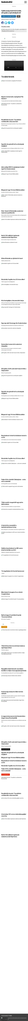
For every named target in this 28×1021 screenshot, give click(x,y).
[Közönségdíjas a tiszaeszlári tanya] (14, 291)
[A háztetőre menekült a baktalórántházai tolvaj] (14, 516)
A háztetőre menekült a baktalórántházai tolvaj (8, 526)
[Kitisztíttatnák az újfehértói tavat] (14, 249)
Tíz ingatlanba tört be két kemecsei (12, 571)
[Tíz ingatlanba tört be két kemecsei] (14, 562)
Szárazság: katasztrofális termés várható (12, 692)
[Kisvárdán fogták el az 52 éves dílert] (14, 270)
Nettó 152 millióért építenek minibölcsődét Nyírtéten (10, 236)
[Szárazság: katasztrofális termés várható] (14, 682)
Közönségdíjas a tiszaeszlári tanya (12, 300)
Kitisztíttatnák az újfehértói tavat (12, 258)
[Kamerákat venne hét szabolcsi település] (14, 335)
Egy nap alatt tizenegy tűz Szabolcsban (14, 323)
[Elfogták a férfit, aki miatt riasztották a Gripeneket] (14, 359)
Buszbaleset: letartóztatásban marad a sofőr (14, 436)
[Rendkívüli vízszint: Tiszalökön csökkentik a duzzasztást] (14, 110)
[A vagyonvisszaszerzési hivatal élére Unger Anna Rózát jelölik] (14, 707)
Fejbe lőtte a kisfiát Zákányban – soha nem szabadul (13, 480)
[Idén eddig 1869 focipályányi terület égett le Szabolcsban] (14, 157)
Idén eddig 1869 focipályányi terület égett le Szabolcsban (12, 168)
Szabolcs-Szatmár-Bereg (8, 16)
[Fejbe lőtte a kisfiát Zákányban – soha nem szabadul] (14, 470)
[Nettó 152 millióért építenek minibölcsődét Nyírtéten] (14, 226)
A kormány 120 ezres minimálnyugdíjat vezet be (13, 815)
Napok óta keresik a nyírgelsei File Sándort (12, 97)
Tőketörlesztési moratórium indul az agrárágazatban (13, 646)
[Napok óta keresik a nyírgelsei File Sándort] (14, 87)
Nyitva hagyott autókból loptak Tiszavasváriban (11, 616)
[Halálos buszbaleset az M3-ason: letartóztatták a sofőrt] (14, 539)
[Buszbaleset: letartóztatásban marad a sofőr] (14, 426)
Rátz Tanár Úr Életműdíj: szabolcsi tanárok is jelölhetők (12, 212)
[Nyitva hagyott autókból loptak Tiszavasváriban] (14, 606)
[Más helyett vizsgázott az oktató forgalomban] (14, 583)
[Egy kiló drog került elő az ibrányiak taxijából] (14, 135)
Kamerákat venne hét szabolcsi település (11, 345)
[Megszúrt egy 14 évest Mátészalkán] (14, 180)
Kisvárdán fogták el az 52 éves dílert (13, 279)
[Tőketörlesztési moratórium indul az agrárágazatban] (14, 636)
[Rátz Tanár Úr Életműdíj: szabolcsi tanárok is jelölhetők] (14, 201)
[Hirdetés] (14, 38)
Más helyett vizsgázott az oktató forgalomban (12, 593)
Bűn (18, 16)
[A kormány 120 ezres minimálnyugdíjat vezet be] (14, 805)
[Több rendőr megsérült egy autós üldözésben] (14, 493)
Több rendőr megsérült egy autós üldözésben (12, 503)
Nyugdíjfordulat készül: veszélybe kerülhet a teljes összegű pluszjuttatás (13, 669)
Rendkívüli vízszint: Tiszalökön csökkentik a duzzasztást (11, 120)
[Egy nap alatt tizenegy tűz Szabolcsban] (14, 314)
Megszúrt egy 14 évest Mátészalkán (13, 190)
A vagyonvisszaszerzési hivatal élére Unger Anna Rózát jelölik (13, 717)
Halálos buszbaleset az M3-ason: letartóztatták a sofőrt (12, 549)
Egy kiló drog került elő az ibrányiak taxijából (12, 145)
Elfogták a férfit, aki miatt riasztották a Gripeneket (13, 369)
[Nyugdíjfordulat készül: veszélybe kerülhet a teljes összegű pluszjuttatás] (14, 659)
